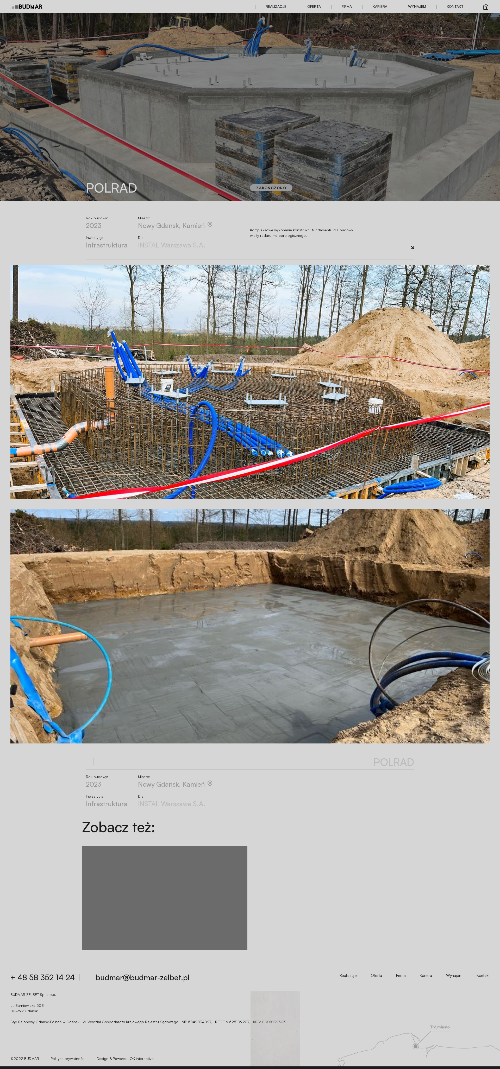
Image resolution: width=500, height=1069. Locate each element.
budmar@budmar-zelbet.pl (143, 977)
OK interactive (142, 1058)
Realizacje (276, 6)
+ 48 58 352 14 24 (42, 977)
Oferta (314, 6)
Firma (347, 6)
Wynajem (417, 6)
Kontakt (455, 6)
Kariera (380, 6)
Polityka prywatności (68, 1058)
